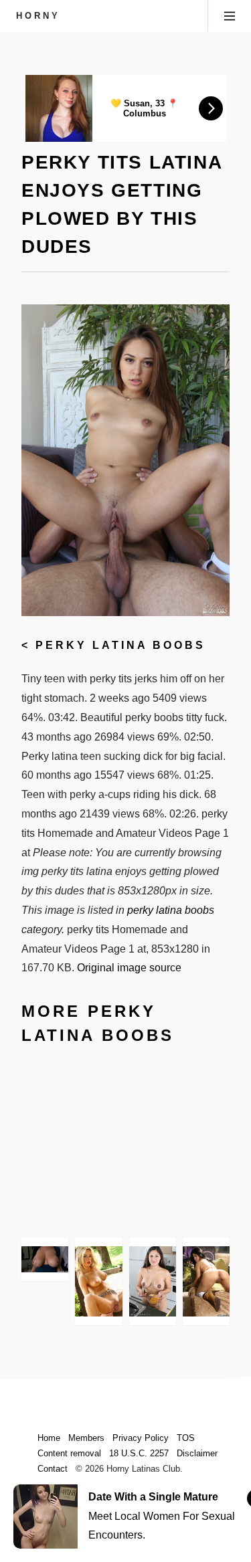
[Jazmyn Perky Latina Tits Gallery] (44, 1259)
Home (48, 1438)
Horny (38, 16)
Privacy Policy (140, 1438)
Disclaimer (197, 1453)
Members (86, 1438)
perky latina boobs (120, 645)
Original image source (129, 967)
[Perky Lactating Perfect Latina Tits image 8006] (152, 1281)
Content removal (69, 1453)
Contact (52, 1469)
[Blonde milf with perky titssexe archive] (98, 1281)
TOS (186, 1438)
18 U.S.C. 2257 (139, 1453)
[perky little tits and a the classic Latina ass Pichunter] (206, 1281)
